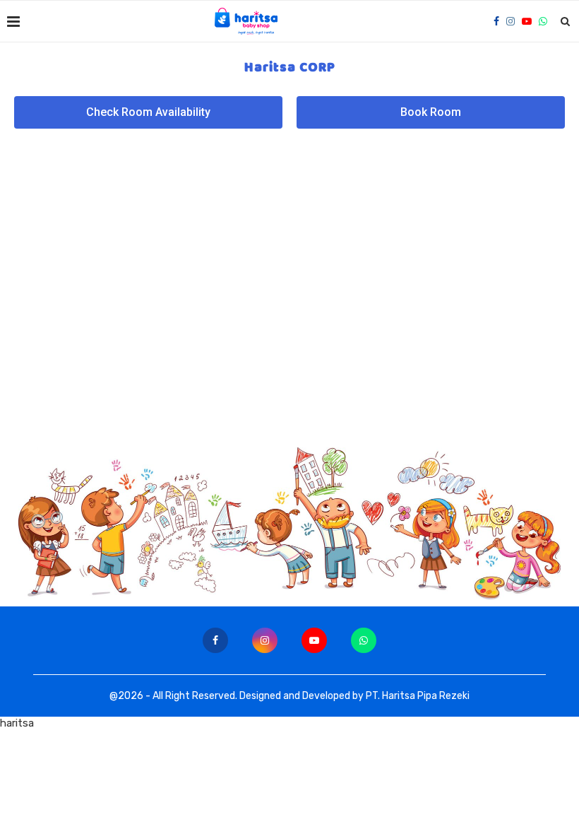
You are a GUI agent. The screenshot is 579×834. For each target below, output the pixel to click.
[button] (148, 112)
